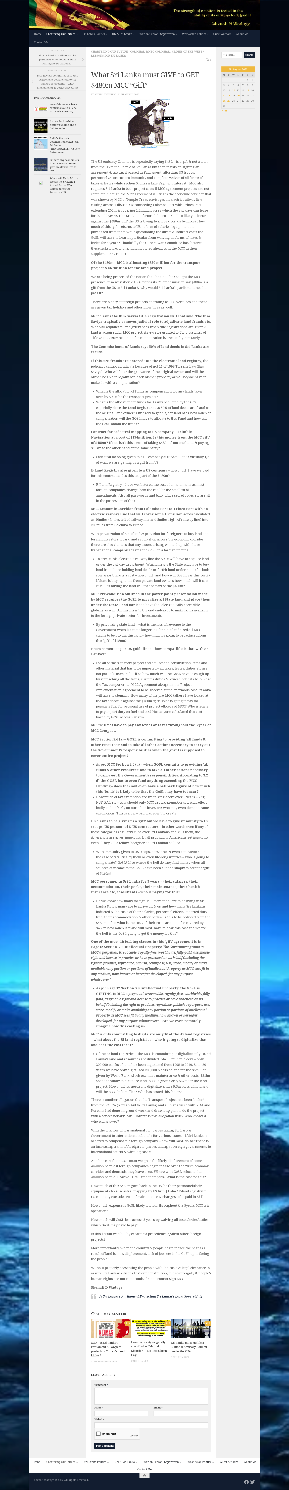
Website (99, 1419)
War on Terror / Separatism (157, 34)
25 (228, 100)
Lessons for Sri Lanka (108, 55)
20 (238, 95)
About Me (242, 34)
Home (38, 34)
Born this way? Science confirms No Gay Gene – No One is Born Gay (64, 108)
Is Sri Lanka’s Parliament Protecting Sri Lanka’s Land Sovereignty (151, 1296)
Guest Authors (222, 34)
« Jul (224, 110)
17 (224, 95)
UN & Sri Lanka (122, 34)
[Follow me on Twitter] (252, 1482)
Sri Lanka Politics (94, 34)
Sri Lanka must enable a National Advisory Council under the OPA (189, 1347)
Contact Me (41, 42)
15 (247, 90)
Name (98, 1407)
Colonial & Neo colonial (150, 51)
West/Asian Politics (194, 34)
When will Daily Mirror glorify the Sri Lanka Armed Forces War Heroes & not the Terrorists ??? (64, 185)
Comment (101, 1385)
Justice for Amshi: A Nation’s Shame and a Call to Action (63, 125)
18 (228, 95)
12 (233, 90)
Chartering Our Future (60, 34)
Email (158, 1407)
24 (224, 100)
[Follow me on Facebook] (246, 1482)
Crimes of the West (187, 51)
